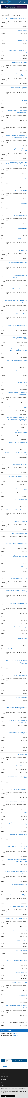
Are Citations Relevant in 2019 (19, 884)
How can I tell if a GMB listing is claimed (16, 918)
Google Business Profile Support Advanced (18, 87)
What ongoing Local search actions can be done (16, 961)
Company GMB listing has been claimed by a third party (17, 847)
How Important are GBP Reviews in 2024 (16, 124)
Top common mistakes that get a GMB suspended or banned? (17, 431)
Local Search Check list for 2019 (19, 812)
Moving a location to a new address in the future (16, 406)
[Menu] (2, 2)
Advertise (3, 1073)
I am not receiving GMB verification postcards (18, 604)
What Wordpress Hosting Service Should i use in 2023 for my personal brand (16, 349)
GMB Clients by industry (21, 499)
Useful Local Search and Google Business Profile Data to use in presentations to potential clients (16, 419)
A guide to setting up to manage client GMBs (17, 488)
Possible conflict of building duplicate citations (17, 733)
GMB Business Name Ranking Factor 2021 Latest (16, 453)
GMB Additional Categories (20, 521)
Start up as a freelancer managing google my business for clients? (16, 544)
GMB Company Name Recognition (18, 834)
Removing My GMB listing (20, 675)
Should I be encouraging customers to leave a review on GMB (17, 860)
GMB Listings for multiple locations (18, 766)
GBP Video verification (21, 313)
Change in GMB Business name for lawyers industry (18, 721)
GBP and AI (24, 100)
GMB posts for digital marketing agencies (16, 509)
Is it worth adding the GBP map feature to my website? (16, 149)
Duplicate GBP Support (21, 190)
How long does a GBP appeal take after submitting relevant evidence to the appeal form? (16, 163)
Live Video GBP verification (20, 215)
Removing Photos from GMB (19, 982)
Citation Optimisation (21, 972)
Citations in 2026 (22, 40)
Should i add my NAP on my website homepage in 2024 (17, 111)
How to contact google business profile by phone (16, 177)
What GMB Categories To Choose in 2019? (16, 801)
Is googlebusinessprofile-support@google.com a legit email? (18, 276)
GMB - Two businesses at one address (17, 648)
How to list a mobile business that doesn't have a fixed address (16, 708)
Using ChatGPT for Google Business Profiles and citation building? (18, 51)
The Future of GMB (22, 754)
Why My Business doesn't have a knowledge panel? (18, 637)
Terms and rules (4, 1076)
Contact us (3, 1071)
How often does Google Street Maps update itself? (18, 202)
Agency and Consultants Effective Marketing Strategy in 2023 (18, 337)
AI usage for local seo (21, 30)
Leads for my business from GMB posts (17, 894)
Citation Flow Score (22, 940)
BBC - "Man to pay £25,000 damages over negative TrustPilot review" (16, 555)
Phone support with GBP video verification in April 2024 (16, 301)
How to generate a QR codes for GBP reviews (17, 262)
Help (2, 1082)
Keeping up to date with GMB (19, 533)
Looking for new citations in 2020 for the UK (16, 567)
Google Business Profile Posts (19, 62)
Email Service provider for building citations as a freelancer (18, 476)
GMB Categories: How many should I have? (17, 776)
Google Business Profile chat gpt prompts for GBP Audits (16, 74)
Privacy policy (4, 1079)
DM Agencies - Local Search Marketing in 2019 (16, 823)
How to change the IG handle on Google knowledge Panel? (16, 590)
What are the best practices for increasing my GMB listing (16, 994)
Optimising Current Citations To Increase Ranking (16, 1006)
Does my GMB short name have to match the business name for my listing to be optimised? (16, 662)
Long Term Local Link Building (19, 930)
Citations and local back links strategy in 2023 (17, 371)
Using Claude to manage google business (16, 18)
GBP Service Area (22, 250)
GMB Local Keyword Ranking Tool (18, 789)
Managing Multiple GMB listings (18, 906)
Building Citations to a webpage (19, 687)
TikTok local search (22, 382)
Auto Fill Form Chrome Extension (18, 744)
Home (2, 1085)
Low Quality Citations (21, 950)
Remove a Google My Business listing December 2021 (17, 393)
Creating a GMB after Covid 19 (19, 578)
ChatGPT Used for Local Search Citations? (16, 360)
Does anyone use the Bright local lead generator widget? (17, 227)
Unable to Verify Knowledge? (19, 627)
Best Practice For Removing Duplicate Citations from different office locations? (16, 326)
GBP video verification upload (19, 288)
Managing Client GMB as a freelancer (17, 442)
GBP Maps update (22, 238)
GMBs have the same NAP (20, 697)
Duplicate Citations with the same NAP (17, 1019)
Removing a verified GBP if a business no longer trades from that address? (16, 136)
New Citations (23, 616)
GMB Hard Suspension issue (20, 464)
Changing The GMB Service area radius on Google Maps (16, 872)
